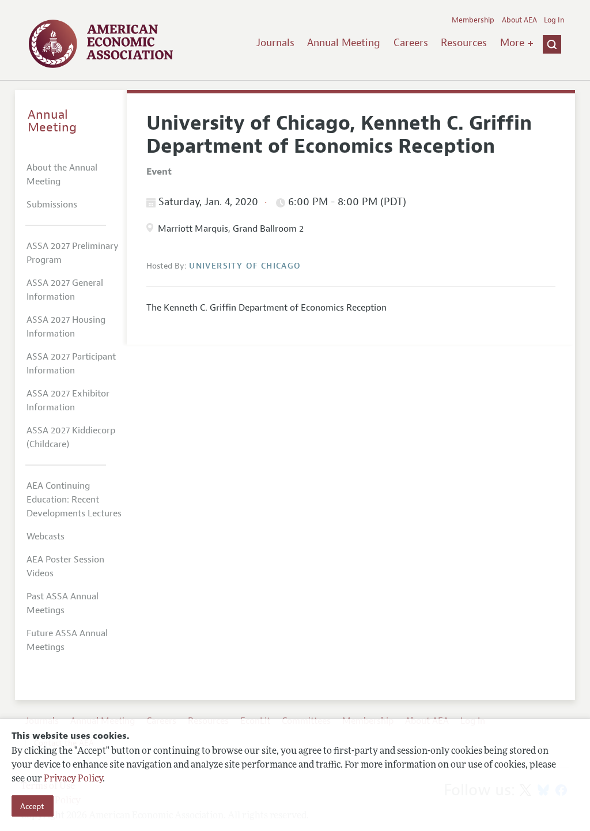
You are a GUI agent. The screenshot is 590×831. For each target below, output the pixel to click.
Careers (411, 42)
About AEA (519, 20)
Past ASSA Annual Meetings (63, 603)
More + (517, 42)
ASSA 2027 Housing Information (66, 326)
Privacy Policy (73, 779)
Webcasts (46, 536)
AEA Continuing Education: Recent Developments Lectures (74, 499)
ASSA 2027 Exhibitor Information (68, 400)
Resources (464, 42)
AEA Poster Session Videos (65, 566)
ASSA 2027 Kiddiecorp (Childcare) (71, 437)
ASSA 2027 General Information (65, 290)
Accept (32, 806)
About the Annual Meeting (62, 174)
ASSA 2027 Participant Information (71, 363)
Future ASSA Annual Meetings (67, 640)
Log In (554, 20)
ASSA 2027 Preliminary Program (73, 253)
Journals (275, 42)
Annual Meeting (343, 42)
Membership (473, 20)
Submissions (52, 204)
